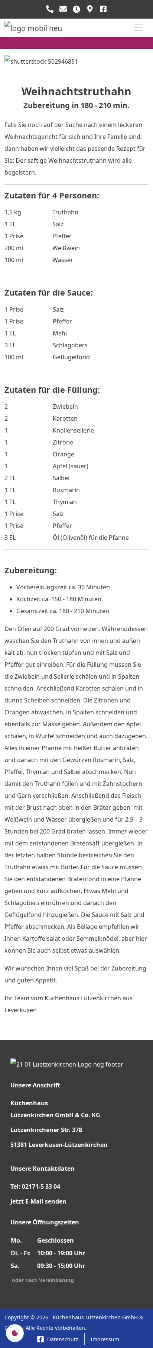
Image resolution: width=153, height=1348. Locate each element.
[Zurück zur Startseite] (33, 28)
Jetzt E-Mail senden (38, 1201)
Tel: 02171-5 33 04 (35, 1186)
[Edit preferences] (15, 1333)
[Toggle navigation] (138, 28)
